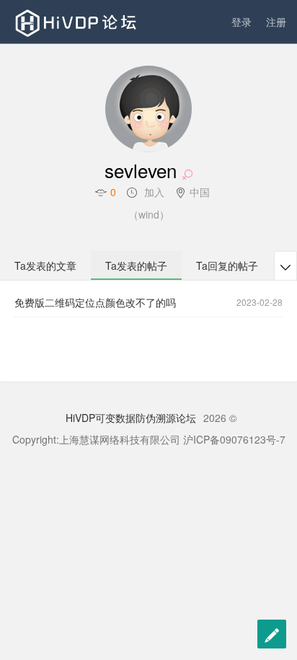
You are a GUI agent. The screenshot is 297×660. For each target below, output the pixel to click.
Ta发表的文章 (45, 265)
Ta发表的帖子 (136, 265)
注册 (276, 21)
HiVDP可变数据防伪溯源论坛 (131, 417)
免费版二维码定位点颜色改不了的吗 (95, 302)
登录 (241, 21)
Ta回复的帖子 (227, 265)
